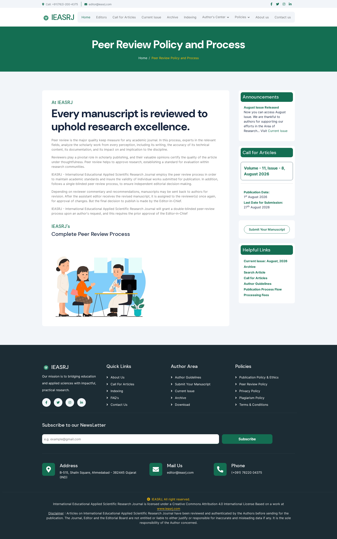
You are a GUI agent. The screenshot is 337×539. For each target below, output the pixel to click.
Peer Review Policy (252, 384)
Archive (172, 17)
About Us (117, 377)
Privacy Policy (249, 391)
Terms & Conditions (253, 405)
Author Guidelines (257, 284)
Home (86, 17)
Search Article (254, 272)
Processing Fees (256, 295)
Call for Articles (124, 17)
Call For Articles (122, 384)
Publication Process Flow (263, 289)
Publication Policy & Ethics (258, 377)
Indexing (190, 17)
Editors (101, 17)
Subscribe (247, 439)
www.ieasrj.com (168, 509)
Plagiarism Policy (251, 398)
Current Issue (151, 17)
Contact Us (118, 405)
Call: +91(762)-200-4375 (62, 4)
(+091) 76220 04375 (246, 472)
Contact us (283, 17)
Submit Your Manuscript (267, 229)
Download (182, 405)
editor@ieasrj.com (100, 4)
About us (262, 17)
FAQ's (114, 398)
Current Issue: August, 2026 (265, 261)
